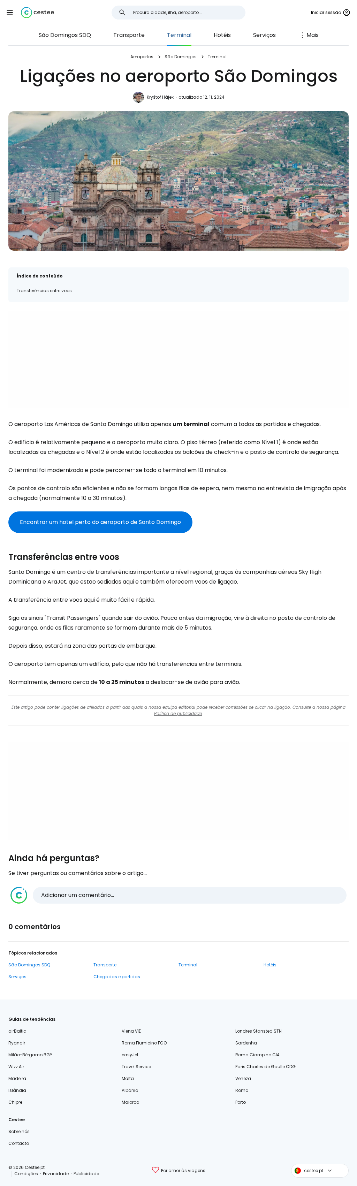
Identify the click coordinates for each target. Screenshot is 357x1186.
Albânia (130, 1090)
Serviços (264, 35)
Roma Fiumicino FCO (144, 1043)
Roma (242, 1090)
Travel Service (136, 1067)
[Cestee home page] (37, 12)
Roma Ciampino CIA (257, 1055)
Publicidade (86, 1174)
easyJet (130, 1055)
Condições (26, 1174)
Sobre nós (19, 1131)
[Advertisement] (178, 359)
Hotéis (222, 35)
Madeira (17, 1078)
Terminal (179, 35)
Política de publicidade (178, 713)
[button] (9, 12)
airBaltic (17, 1031)
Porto (240, 1102)
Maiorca (130, 1102)
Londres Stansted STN (258, 1031)
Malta (128, 1078)
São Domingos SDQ (65, 35)
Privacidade (56, 1174)
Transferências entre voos (44, 291)
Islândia (17, 1090)
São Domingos (181, 57)
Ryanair (16, 1043)
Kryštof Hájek (160, 97)
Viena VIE (131, 1031)
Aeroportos (141, 57)
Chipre (15, 1102)
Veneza (243, 1078)
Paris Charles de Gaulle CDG (265, 1067)
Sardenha (246, 1043)
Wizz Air (16, 1067)
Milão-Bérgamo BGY (30, 1055)
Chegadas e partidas (116, 977)
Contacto (18, 1143)
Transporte (129, 35)
